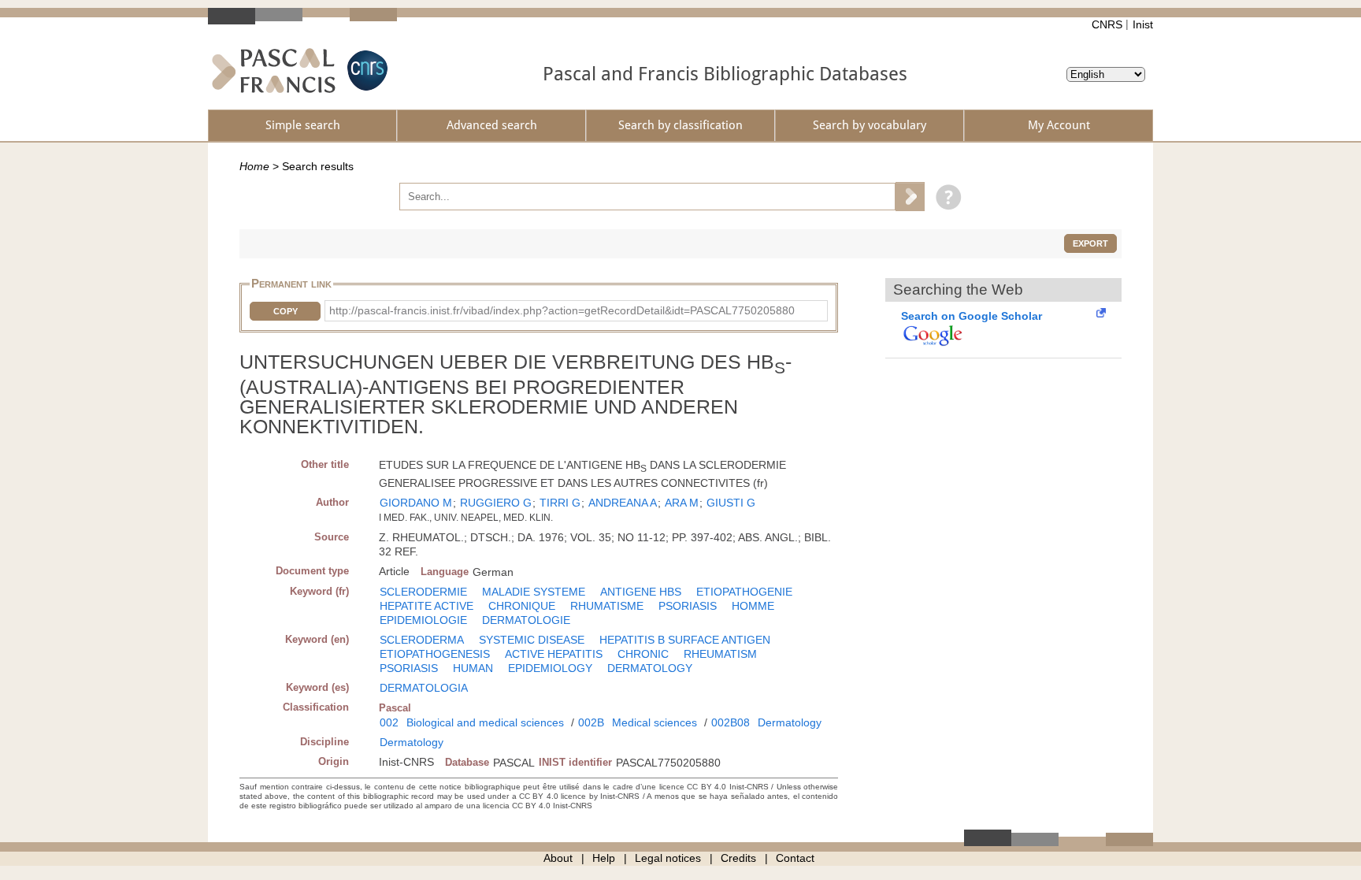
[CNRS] (365, 70)
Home (254, 166)
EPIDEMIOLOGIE (423, 620)
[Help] (945, 196)
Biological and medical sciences (485, 722)
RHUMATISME (606, 606)
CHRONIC (643, 654)
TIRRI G (560, 502)
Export (1090, 243)
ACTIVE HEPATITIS (554, 654)
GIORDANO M (416, 502)
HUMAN (473, 668)
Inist (1143, 24)
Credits (738, 858)
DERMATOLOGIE (526, 620)
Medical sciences (654, 722)
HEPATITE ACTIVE (426, 606)
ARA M (682, 502)
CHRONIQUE (521, 606)
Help (603, 858)
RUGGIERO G (496, 502)
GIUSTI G (730, 502)
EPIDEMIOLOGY (550, 668)
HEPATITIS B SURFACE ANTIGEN (684, 639)
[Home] (273, 70)
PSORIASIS (687, 606)
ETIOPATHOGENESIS (435, 654)
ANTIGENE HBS (640, 591)
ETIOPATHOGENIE (744, 591)
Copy (285, 311)
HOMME (753, 606)
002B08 (730, 722)
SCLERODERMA (422, 639)
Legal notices (668, 858)
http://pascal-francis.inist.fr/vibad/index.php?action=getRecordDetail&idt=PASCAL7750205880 (562, 310)
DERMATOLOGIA (424, 687)
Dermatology (789, 722)
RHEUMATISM (720, 654)
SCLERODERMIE (423, 591)
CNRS (1107, 24)
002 (389, 722)
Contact (795, 858)
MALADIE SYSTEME (533, 591)
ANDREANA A (622, 502)
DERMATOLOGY (649, 668)
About (558, 858)
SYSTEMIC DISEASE (531, 639)
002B (591, 722)
